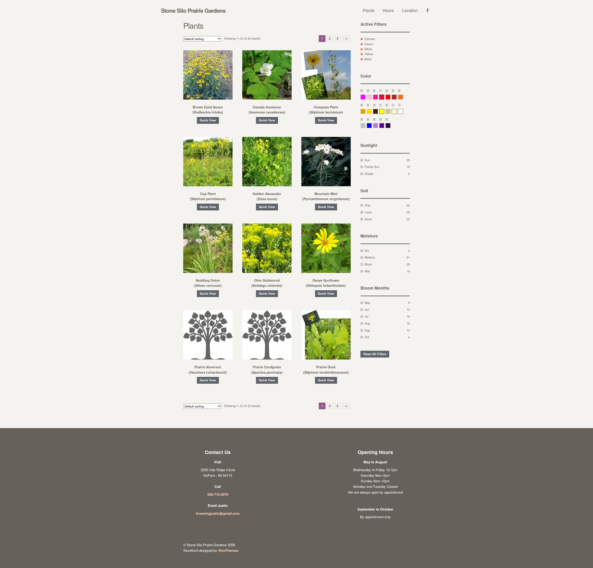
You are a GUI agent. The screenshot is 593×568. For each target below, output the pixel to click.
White (368, 49)
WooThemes (228, 550)
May (367, 302)
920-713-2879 (217, 494)
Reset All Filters (374, 354)
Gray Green (365, 125)
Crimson (369, 39)
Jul (366, 316)
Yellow (368, 54)
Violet (390, 125)
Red (390, 97)
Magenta (365, 97)
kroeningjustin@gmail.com (218, 513)
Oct (367, 337)
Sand (368, 219)
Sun (367, 160)
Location (410, 10)
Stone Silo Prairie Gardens (193, 10)
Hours (388, 10)
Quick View (208, 120)
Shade (369, 173)
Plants (368, 10)
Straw (390, 111)
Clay (367, 205)
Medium (370, 257)
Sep (367, 330)
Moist (368, 59)
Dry (367, 250)
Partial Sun (372, 166)
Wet (367, 271)
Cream (368, 44)
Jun (367, 309)
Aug (367, 323)
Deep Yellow (365, 111)
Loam (368, 212)
